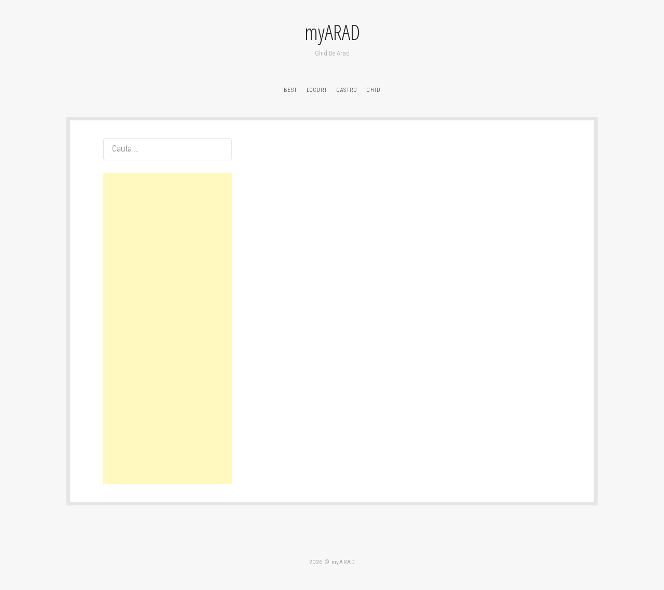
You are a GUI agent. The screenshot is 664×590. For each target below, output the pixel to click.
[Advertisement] (167, 328)
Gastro (346, 90)
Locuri (317, 90)
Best (290, 90)
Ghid (373, 90)
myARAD (332, 32)
